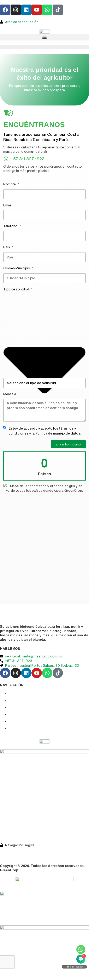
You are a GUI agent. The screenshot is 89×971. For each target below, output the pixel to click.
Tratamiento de (58, 849)
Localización (18, 714)
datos (76, 849)
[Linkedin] (26, 10)
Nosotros (16, 700)
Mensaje (9, 394)
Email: (7, 205)
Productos (17, 707)
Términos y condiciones (20, 849)
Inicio (12, 693)
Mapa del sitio (19, 728)
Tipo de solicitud (16, 289)
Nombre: (10, 184)
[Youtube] (36, 10)
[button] (44, 37)
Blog (12, 721)
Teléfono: (11, 226)
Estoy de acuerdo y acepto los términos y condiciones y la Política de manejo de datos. (44, 430)
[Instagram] (16, 10)
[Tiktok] (58, 10)
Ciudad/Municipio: (17, 268)
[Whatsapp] (47, 10)
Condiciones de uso (18, 854)
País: (7, 247)
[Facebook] (5, 10)
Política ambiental (53, 854)
